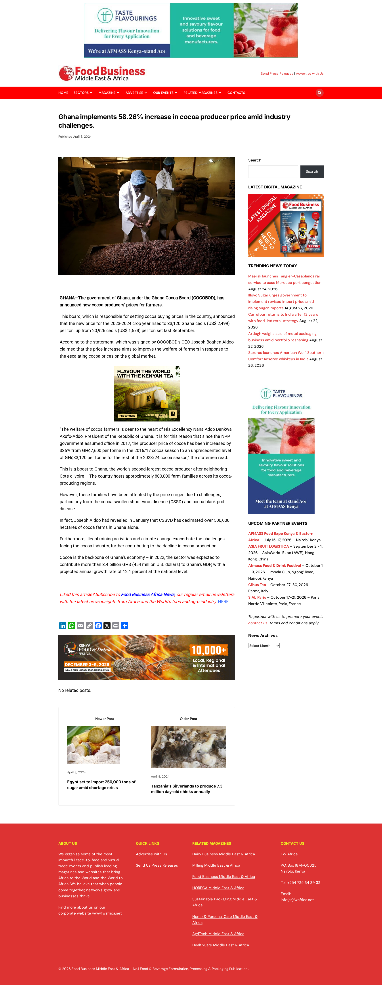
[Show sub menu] (91, 92)
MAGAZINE (107, 93)
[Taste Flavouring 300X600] (281, 511)
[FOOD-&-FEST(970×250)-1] (146, 676)
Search (255, 160)
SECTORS (81, 93)
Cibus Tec (257, 584)
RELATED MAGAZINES (200, 93)
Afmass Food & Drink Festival (274, 565)
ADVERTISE (134, 93)
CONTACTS (236, 93)
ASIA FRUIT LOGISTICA (268, 546)
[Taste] (191, 55)
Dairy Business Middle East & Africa (223, 854)
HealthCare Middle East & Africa (220, 945)
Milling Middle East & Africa (216, 865)
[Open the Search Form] (320, 93)
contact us (257, 623)
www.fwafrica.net (107, 913)
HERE (223, 601)
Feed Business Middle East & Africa (223, 876)
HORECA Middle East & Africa (218, 887)
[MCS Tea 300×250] (147, 421)
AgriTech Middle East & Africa (218, 933)
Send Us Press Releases (157, 865)
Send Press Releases (277, 73)
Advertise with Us (310, 73)
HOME (63, 93)
